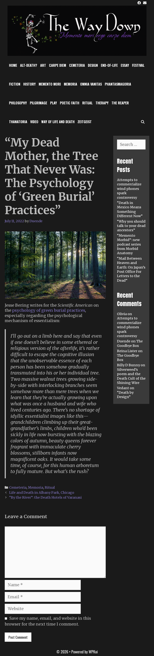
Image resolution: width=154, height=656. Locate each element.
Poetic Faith (69, 102)
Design (93, 65)
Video (34, 121)
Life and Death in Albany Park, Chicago (41, 492)
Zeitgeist (85, 121)
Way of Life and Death (58, 121)
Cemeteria (77, 65)
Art (43, 65)
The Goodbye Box (130, 343)
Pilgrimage (38, 102)
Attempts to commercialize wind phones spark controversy (129, 189)
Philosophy (18, 102)
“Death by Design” (125, 394)
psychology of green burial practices (48, 310)
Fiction (14, 84)
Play (53, 102)
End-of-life (109, 65)
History (29, 84)
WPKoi (93, 651)
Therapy (102, 102)
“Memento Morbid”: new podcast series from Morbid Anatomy (129, 244)
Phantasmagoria (118, 84)
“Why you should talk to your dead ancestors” (131, 225)
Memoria (70, 84)
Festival (138, 65)
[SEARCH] (142, 121)
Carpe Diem (57, 65)
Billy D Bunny (128, 365)
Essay (125, 65)
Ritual (87, 102)
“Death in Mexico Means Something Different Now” (130, 209)
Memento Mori (50, 84)
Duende (123, 341)
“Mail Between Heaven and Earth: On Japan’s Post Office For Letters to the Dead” (131, 269)
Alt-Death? (28, 65)
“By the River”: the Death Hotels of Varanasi (45, 497)
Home (13, 65)
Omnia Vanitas (91, 84)
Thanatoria (18, 121)
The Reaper (120, 102)
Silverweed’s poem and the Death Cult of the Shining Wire (131, 376)
